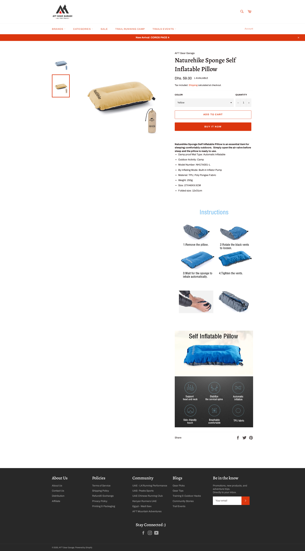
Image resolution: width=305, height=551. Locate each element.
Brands (58, 29)
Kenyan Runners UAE (144, 501)
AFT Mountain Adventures (147, 511)
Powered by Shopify (83, 547)
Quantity (241, 95)
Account (249, 29)
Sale (104, 29)
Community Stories (183, 501)
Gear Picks (179, 485)
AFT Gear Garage (66, 547)
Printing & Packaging (103, 506)
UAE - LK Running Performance (149, 485)
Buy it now (213, 126)
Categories (82, 29)
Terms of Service (101, 485)
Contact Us (58, 490)
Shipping (193, 85)
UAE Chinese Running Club (147, 496)
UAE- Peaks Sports (143, 490)
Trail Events (179, 506)
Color (179, 95)
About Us (57, 485)
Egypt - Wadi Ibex (141, 506)
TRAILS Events (163, 29)
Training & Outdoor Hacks (187, 496)
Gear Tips (178, 490)
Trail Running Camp (130, 29)
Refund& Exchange (103, 496)
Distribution (58, 496)
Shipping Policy (100, 490)
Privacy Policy (99, 501)
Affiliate (56, 501)
